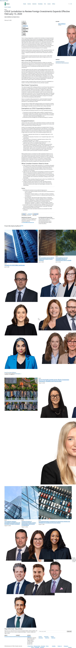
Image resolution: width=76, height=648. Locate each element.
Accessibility (37, 647)
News (24, 636)
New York (47, 637)
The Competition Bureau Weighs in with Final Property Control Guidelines (46, 259)
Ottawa (52, 636)
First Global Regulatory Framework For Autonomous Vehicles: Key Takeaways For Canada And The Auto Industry (54, 522)
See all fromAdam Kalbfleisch (10, 372)
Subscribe (36, 213)
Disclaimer (43, 646)
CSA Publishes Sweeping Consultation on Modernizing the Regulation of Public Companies (12, 523)
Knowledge (40, 3)
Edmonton (46, 636)
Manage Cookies (37, 646)
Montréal (53, 637)
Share (24, 213)
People (24, 3)
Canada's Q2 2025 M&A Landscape (14, 265)
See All (22, 225)
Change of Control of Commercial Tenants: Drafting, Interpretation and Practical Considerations (29, 523)
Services (29, 3)
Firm (45, 3)
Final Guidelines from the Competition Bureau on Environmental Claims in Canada (63, 259)
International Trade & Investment (62, 62)
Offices (53, 3)
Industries (34, 3)
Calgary (28, 636)
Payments (42, 647)
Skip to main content (4, 0)
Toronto (40, 636)
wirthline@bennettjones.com (28, 222)
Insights (9, 7)
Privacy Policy (30, 646)
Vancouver (41, 637)
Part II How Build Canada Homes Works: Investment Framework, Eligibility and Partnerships (54, 380)
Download (30, 213)
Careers (49, 3)
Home (5, 7)
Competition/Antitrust (60, 61)
